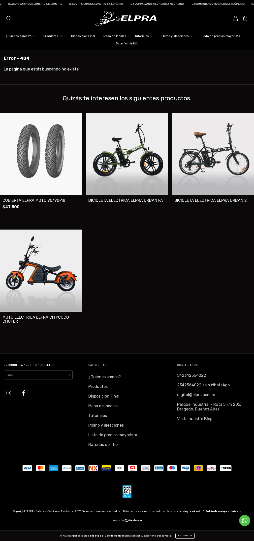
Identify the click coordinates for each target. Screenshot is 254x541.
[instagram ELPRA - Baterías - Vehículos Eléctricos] (9, 393)
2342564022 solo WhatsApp (203, 385)
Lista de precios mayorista (221, 36)
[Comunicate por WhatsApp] (244, 520)
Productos (51, 36)
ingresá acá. (192, 511)
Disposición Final (83, 36)
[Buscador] (8, 19)
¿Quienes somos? (19, 36)
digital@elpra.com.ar (196, 394)
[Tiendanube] (127, 521)
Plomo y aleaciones (175, 36)
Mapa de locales (114, 36)
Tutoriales (142, 36)
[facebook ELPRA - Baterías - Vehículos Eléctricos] (24, 393)
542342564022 (191, 375)
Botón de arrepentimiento (223, 511)
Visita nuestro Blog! (195, 418)
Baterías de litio (127, 43)
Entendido (185, 536)
